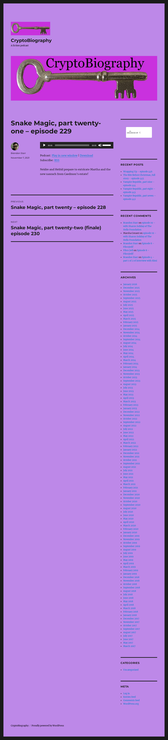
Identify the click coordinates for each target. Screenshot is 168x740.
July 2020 (128, 511)
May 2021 (128, 477)
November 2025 (131, 291)
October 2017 (130, 625)
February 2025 (130, 322)
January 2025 (130, 325)
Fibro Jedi (128, 250)
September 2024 (131, 339)
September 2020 (131, 505)
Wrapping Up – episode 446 (137, 171)
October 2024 (130, 336)
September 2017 (131, 629)
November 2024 (131, 332)
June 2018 (128, 598)
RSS (56, 160)
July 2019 (128, 553)
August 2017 (129, 632)
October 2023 (130, 377)
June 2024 (128, 349)
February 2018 (130, 611)
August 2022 (129, 425)
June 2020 (128, 515)
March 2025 (129, 318)
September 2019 (131, 546)
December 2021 (131, 453)
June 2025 (128, 308)
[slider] (107, 145)
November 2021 (131, 456)
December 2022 (131, 411)
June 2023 (128, 391)
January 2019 (130, 573)
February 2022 (130, 446)
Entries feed (129, 697)
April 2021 (128, 480)
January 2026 (130, 284)
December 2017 (131, 618)
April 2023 (128, 398)
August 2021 (129, 467)
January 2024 (130, 367)
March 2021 (129, 484)
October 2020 (130, 501)
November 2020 (131, 498)
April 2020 (128, 522)
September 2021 (131, 463)
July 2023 (128, 387)
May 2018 (128, 601)
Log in (126, 693)
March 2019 (129, 567)
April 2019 (128, 563)
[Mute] (100, 145)
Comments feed (131, 700)
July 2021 (128, 470)
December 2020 (131, 494)
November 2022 (131, 415)
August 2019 (129, 549)
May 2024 (128, 353)
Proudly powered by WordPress (48, 725)
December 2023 (131, 370)
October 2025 (130, 294)
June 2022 (128, 432)
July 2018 (128, 594)
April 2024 (128, 356)
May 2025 (128, 312)
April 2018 (128, 604)
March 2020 (129, 525)
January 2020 (130, 532)
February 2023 (130, 405)
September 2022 (131, 422)
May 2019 (128, 560)
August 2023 (129, 384)
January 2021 (130, 491)
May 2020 (128, 518)
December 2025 (131, 287)
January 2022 (130, 449)
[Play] (44, 145)
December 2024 (131, 329)
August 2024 (129, 343)
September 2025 (131, 298)
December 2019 (131, 536)
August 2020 (129, 508)
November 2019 (131, 539)
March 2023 (129, 401)
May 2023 (128, 394)
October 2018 (130, 584)
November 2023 (131, 374)
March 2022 (129, 442)
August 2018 (129, 591)
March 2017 (129, 646)
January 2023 (130, 408)
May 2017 (128, 642)
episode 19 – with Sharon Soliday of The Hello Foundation (139, 226)
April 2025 (128, 315)
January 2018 (130, 615)
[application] (76, 145)
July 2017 (128, 635)
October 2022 (130, 418)
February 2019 (130, 570)
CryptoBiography (31, 40)
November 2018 (131, 580)
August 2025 (129, 301)
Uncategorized (130, 669)
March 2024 (129, 360)
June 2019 (128, 556)
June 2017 (128, 639)
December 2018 (131, 577)
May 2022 (128, 436)
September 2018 (131, 587)
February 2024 (130, 363)
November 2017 (131, 622)
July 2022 (128, 429)
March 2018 (129, 608)
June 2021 (128, 473)
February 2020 (130, 529)
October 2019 (130, 542)
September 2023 (131, 380)
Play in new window (64, 155)
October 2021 (130, 460)
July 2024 (128, 346)
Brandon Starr (18, 153)
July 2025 (128, 305)
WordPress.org (131, 703)
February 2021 (130, 487)
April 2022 (128, 439)
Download (86, 155)
